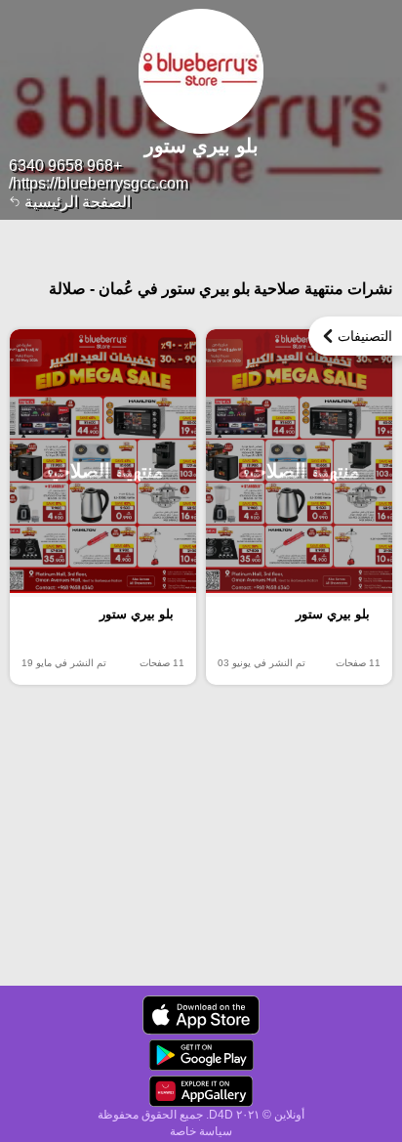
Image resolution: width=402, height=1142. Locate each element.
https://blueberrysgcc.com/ (98, 183)
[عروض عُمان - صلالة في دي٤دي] (201, 1015)
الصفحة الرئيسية (75, 201)
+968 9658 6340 (65, 165)
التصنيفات (365, 336)
